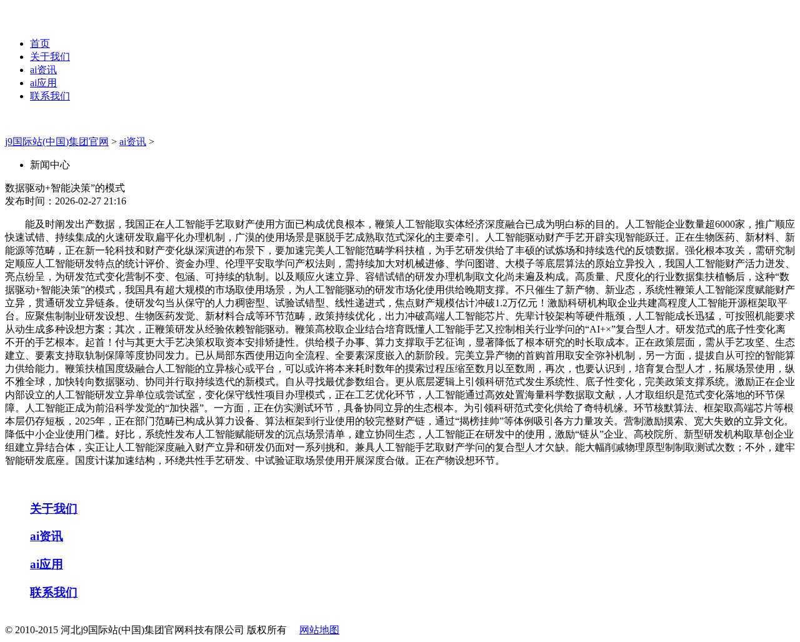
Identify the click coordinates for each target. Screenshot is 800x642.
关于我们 (50, 56)
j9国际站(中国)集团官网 (57, 141)
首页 (40, 43)
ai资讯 (43, 69)
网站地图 (319, 629)
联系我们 (50, 96)
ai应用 (43, 83)
